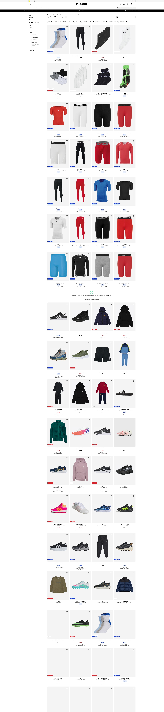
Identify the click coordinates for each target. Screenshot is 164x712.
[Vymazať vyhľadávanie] (134, 7)
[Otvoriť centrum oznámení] (127, 4)
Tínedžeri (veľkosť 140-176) (60, 14)
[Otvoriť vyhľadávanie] (117, 7)
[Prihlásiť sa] (124, 4)
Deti (38, 4)
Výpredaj (56, 21)
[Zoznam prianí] (131, 4)
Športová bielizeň (75, 14)
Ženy (30, 4)
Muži (34, 4)
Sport (69, 14)
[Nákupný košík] (135, 4)
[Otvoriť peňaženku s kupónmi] (120, 4)
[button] (120, 17)
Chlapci (52, 14)
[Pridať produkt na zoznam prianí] (67, 26)
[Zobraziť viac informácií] (58, 61)
